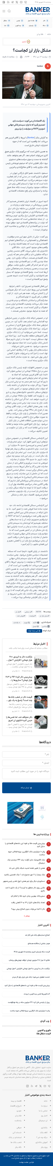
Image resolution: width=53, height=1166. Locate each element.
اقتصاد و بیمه (16, 1101)
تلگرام (35, 622)
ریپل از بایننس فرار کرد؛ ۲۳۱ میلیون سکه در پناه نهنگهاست (29, 1002)
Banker (30, 137)
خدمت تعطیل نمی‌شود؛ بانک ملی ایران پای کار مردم (31, 977)
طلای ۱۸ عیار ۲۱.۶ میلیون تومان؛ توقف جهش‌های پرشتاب (29, 960)
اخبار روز (44, 1115)
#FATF (38, 612)
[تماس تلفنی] (25, 2)
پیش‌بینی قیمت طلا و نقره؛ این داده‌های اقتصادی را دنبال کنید (25, 845)
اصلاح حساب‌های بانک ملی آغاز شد (37, 935)
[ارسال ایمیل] (21, 2)
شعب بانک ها (16, 1142)
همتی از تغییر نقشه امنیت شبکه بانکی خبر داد (27, 868)
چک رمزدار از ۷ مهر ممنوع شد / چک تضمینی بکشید (24, 874)
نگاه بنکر (18, 1147)
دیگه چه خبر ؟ (41, 1137)
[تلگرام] (12, 2)
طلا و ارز (40, 34)
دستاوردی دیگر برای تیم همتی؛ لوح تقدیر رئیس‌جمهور (24, 881)
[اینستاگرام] (3, 2)
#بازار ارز (18, 612)
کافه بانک (43, 1132)
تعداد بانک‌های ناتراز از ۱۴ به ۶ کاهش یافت (28, 902)
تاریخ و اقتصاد (15, 1106)
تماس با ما (43, 1110)
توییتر (26, 622)
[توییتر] (16, 2)
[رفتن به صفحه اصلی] (38, 11)
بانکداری (44, 1127)
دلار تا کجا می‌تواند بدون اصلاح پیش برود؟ (28, 909)
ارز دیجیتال (43, 1120)
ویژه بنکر (44, 1147)
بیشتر (28, 916)
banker (40, 66)
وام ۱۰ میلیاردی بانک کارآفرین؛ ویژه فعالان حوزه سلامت (26, 853)
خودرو (19, 1110)
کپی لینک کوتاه (33, 631)
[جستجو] (9, 11)
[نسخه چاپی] (21, 57)
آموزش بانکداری (41, 1142)
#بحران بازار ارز (44, 616)
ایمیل (34, 626)
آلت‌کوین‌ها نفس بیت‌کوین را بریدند (37, 994)
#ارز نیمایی (28, 612)
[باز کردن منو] (4, 11)
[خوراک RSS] (8, 2)
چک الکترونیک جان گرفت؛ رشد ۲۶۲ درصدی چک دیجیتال (26, 861)
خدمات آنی (17, 1132)
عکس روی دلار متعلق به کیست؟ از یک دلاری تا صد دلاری (25, 889)
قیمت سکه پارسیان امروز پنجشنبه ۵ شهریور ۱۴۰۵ (32, 952)
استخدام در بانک (15, 1137)
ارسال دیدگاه (25, 788)
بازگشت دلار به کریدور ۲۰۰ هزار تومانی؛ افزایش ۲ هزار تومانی (28, 968)
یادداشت (18, 1120)
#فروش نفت (21, 616)
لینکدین (44, 626)
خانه (49, 34)
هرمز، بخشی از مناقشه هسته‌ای (39, 943)
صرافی (19, 1127)
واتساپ (15, 622)
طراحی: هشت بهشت (26, 1162)
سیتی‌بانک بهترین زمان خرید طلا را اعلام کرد (28, 896)
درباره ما (44, 1106)
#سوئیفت (32, 616)
